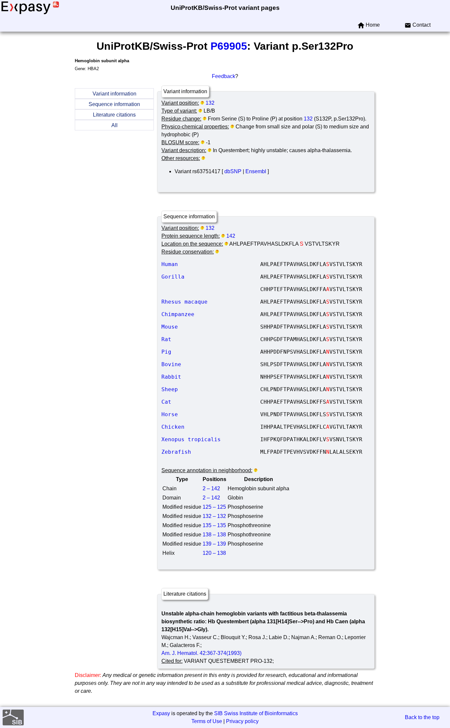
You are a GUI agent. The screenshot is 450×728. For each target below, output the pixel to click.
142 (230, 236)
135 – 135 (214, 525)
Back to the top (422, 717)
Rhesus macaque (210, 302)
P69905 (229, 46)
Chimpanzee (210, 314)
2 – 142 (211, 488)
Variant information (114, 93)
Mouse (210, 327)
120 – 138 (214, 553)
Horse (210, 414)
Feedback (223, 76)
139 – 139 (214, 544)
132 (210, 103)
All (114, 125)
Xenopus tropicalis (210, 439)
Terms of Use (206, 721)
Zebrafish (210, 452)
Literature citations (114, 115)
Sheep (210, 389)
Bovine (210, 364)
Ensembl (255, 171)
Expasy (161, 713)
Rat (210, 339)
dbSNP (232, 171)
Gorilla (210, 277)
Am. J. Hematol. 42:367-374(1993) (201, 653)
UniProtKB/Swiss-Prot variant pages (225, 7)
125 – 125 (214, 507)
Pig (210, 352)
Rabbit (210, 377)
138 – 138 (214, 534)
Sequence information (114, 104)
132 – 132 (214, 516)
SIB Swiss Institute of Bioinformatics (256, 713)
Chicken (210, 427)
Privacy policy (242, 721)
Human (210, 264)
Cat (210, 402)
